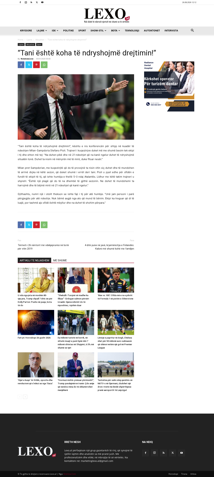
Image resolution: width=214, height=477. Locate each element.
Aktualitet (39, 39)
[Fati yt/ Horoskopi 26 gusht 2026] (36, 322)
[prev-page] (20, 397)
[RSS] (31, 2)
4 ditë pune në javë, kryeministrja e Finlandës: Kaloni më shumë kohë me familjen (109, 247)
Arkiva (193, 473)
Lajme (40, 30)
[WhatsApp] (44, 64)
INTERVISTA (171, 30)
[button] (192, 30)
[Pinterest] (36, 64)
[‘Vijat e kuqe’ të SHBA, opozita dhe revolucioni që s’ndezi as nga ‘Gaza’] (36, 364)
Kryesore (26, 30)
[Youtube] (42, 2)
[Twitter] (36, 2)
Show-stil (97, 30)
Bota (114, 30)
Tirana (184, 473)
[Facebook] (20, 2)
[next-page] (25, 397)
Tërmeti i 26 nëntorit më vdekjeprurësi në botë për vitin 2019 (43, 247)
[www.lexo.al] (107, 15)
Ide (54, 30)
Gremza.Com (70, 473)
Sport (82, 30)
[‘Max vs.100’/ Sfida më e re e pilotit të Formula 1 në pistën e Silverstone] (116, 280)
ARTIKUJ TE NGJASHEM (34, 260)
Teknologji (132, 30)
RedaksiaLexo (27, 58)
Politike (68, 30)
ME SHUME (60, 260)
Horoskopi (173, 473)
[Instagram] (25, 2)
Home (20, 39)
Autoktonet (152, 30)
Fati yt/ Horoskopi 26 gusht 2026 (34, 337)
